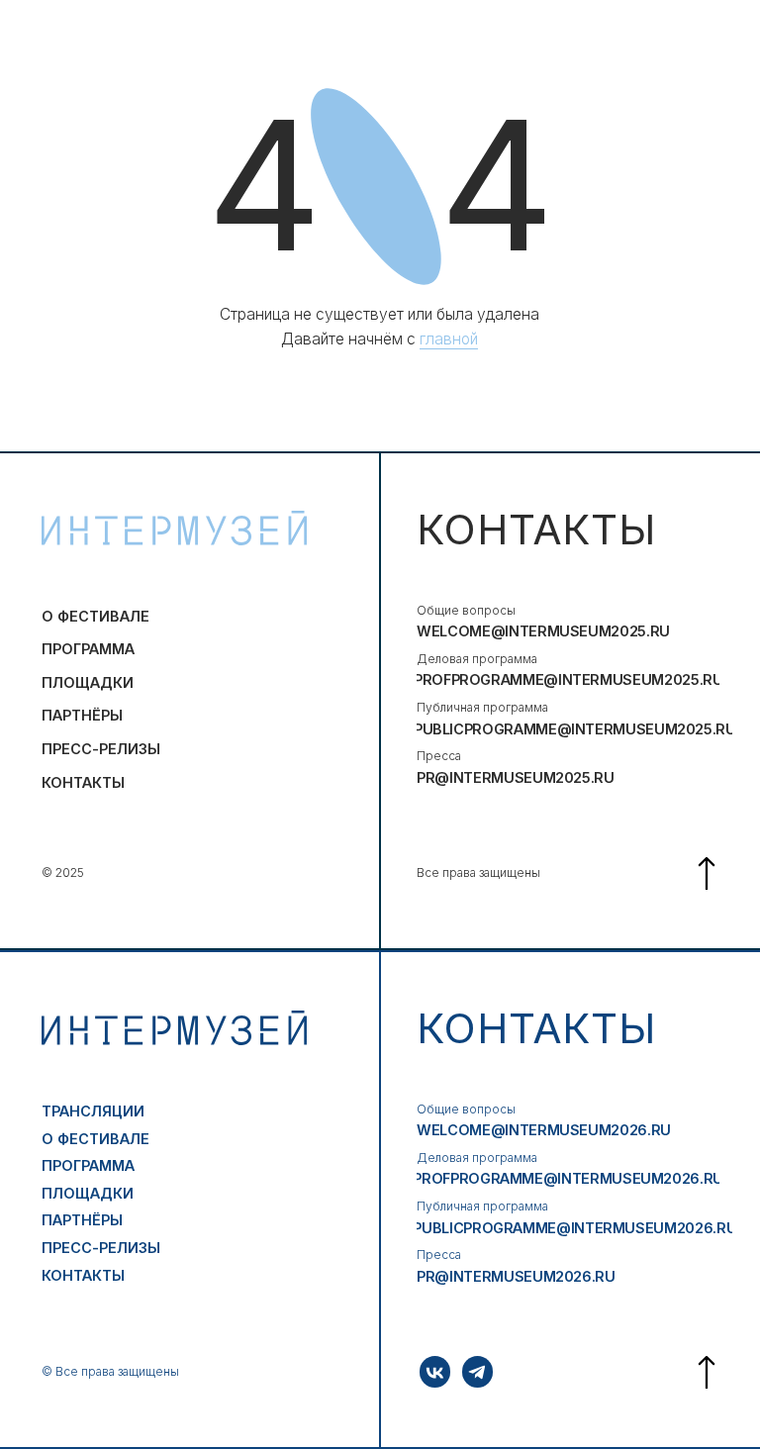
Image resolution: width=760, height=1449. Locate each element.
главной (449, 339)
